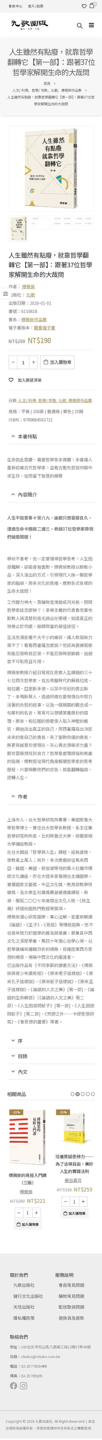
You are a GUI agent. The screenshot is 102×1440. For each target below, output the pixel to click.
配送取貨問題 (71, 1307)
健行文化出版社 (28, 1296)
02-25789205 (31, 1375)
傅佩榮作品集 (34, 319)
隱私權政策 (24, 1318)
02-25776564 (31, 1366)
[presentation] (10, 168)
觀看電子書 (44, 328)
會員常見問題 (71, 1285)
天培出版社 (24, 1307)
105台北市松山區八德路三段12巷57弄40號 (56, 1346)
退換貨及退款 (71, 1318)
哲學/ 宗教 (47, 400)
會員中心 (15, 5)
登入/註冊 (35, 5)
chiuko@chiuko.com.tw (40, 1356)
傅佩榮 (28, 286)
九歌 (30, 295)
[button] (72, 1094)
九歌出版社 (24, 1285)
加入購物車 (60, 362)
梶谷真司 (73, 1180)
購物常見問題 (71, 1296)
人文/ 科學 (27, 400)
